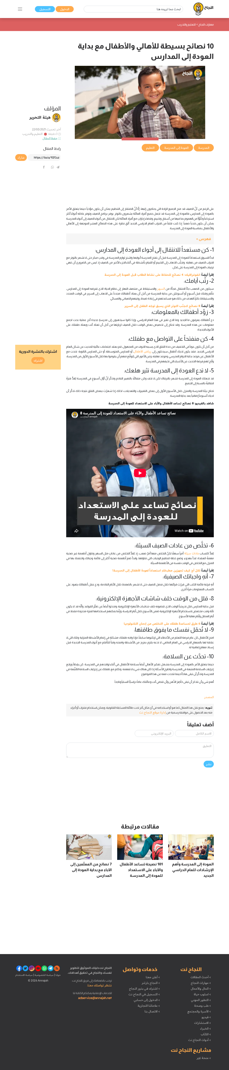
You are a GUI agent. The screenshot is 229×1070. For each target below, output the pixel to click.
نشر (208, 764)
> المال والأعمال (201, 988)
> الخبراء (205, 1028)
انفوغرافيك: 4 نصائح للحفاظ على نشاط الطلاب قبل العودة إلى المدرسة (152, 274)
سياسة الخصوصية (43, 975)
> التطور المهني (201, 1000)
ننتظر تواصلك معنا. (99, 985)
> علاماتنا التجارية (149, 1005)
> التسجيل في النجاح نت (144, 994)
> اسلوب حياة (202, 994)
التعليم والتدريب (32, 134)
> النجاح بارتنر (151, 983)
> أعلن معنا (153, 977)
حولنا (58, 975)
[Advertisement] (140, 177)
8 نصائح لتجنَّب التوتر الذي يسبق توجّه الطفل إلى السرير (162, 306)
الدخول (64, 9)
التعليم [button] (150, 147)
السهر (161, 288)
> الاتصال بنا (152, 1011)
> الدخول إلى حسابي (147, 1000)
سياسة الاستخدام (24, 975)
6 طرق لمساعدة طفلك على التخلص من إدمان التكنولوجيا (162, 623)
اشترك (38, 360)
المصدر (209, 697)
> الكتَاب (206, 1034)
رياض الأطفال (142, 351)
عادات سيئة (191, 553)
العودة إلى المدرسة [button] (176, 147)
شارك (21, 157)
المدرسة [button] (203, 147)
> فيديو (206, 1017)
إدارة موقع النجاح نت (152, 712)
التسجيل (44, 9)
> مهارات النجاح (201, 983)
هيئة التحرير (40, 117)
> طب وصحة (202, 1005)
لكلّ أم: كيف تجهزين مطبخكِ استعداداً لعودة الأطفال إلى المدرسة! (156, 570)
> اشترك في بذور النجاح (144, 988)
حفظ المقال (50, 138)
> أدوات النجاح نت (199, 1040)
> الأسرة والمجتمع (199, 1011)
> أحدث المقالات (201, 977)
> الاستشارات (202, 1023)
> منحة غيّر (204, 1058)
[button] (140, 239)
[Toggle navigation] (20, 9)
